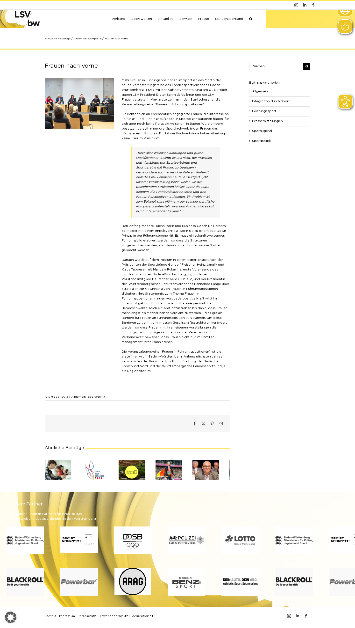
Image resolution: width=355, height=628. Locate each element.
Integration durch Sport (271, 101)
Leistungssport (264, 111)
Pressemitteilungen (267, 121)
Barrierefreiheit (142, 617)
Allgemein (78, 396)
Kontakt (51, 617)
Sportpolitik (96, 396)
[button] (250, 18)
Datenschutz (87, 617)
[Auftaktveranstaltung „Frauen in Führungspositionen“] (79, 79)
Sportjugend (262, 131)
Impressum (67, 617)
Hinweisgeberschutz (113, 617)
